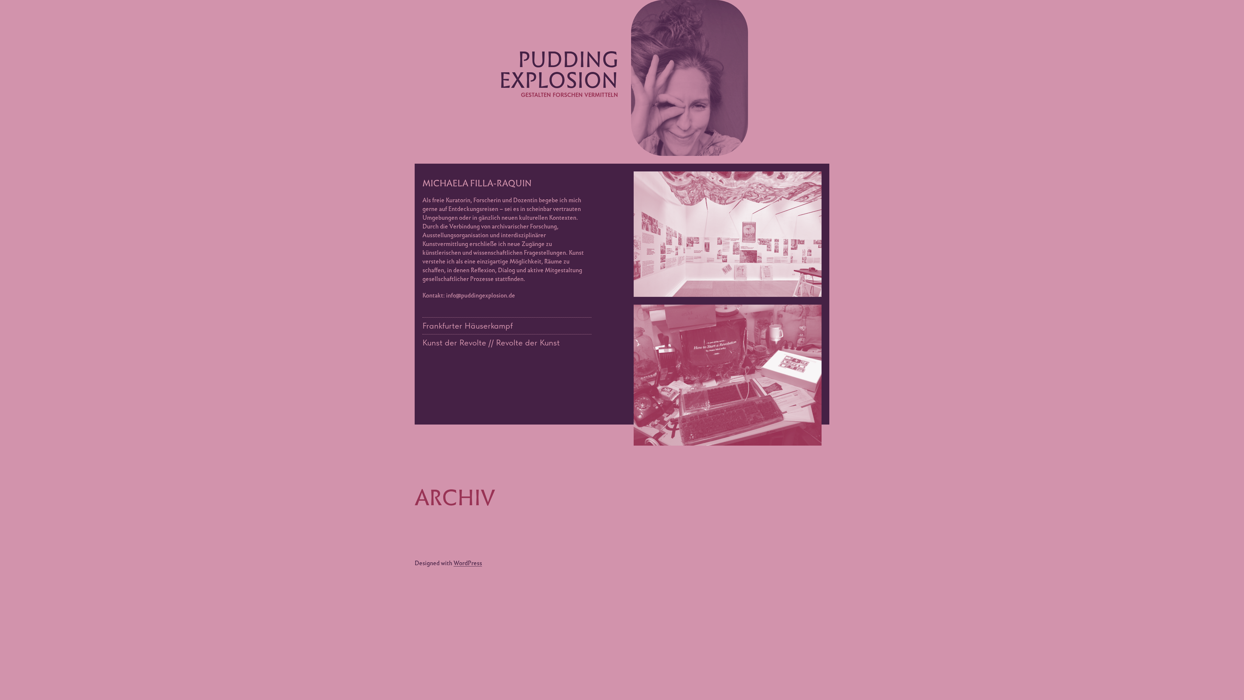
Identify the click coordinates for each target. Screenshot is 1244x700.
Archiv (455, 497)
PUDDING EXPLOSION (558, 70)
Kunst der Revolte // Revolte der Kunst (491, 342)
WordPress (468, 563)
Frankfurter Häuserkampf (467, 326)
